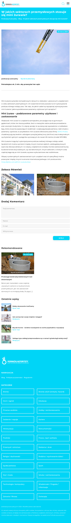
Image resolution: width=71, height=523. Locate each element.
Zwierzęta (43, 497)
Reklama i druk (45, 447)
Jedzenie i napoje (10, 419)
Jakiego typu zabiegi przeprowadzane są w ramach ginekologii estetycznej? (40, 338)
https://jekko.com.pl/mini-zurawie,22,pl (15, 162)
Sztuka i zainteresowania (49, 475)
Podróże (6, 438)
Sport (41, 466)
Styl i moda (8, 475)
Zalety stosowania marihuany (23, 306)
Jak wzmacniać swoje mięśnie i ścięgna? (27, 317)
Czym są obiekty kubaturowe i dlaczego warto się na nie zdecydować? (15, 191)
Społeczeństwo (9, 466)
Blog (3, 377)
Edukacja (43, 401)
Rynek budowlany (28, 79)
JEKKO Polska (62, 132)
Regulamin (28, 377)
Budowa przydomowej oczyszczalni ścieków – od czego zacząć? (52, 192)
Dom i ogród (8, 401)
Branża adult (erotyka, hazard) (51, 392)
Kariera (42, 419)
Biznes (6, 392)
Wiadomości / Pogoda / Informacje (48, 485)
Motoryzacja (8, 429)
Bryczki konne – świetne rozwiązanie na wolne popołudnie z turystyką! (38, 328)
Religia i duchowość (11, 456)
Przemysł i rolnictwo (11, 447)
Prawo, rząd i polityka (48, 438)
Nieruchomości (45, 429)
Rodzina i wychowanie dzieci (51, 456)
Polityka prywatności (14, 377)
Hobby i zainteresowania (49, 410)
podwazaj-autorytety (9, 79)
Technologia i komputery (13, 484)
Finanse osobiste (10, 410)
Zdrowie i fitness (10, 497)
